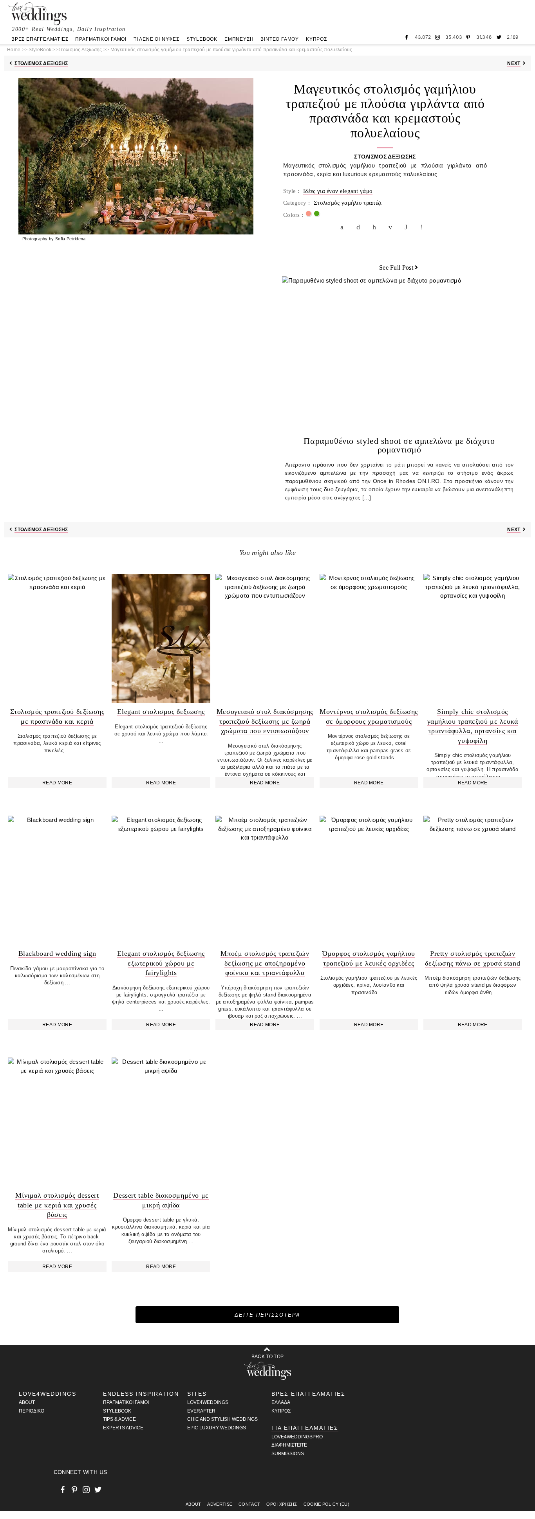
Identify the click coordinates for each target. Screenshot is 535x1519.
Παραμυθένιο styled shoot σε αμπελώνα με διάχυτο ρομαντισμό (399, 445)
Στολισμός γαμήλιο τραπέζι (348, 203)
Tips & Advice (119, 1419)
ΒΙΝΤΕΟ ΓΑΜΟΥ (279, 39)
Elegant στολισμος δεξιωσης (161, 711)
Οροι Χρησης (281, 1504)
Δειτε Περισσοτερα (267, 1315)
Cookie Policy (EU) (326, 1504)
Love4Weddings (47, 1394)
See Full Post (396, 267)
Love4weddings (207, 1402)
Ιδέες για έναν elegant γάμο (337, 191)
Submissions (287, 1453)
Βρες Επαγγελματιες (308, 1394)
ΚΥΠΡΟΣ (316, 39)
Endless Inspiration (141, 1394)
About (27, 1402)
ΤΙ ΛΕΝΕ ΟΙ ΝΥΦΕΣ (156, 39)
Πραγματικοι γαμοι (126, 1402)
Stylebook (117, 1411)
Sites (197, 1394)
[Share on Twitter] (360, 227)
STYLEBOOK (201, 39)
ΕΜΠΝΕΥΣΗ (238, 39)
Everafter (201, 1411)
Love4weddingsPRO (297, 1437)
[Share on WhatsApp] (408, 227)
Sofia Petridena (70, 238)
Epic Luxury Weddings (216, 1428)
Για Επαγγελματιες (304, 1428)
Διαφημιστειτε (289, 1445)
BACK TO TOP (267, 1356)
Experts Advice (123, 1428)
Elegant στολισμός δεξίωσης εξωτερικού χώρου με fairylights (161, 963)
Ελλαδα (280, 1402)
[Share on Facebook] (344, 227)
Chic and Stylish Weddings (222, 1419)
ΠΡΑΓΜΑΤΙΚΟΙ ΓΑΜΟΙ (101, 39)
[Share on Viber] (424, 227)
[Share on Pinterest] (376, 227)
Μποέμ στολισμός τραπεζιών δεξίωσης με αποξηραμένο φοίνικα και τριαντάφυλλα (265, 963)
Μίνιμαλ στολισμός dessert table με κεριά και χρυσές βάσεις (57, 1204)
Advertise (219, 1504)
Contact (249, 1504)
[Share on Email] (392, 227)
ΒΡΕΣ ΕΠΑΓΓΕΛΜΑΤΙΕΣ (39, 39)
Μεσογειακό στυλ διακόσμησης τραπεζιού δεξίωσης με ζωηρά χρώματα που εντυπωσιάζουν (265, 721)
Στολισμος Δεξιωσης (41, 63)
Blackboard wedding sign (57, 953)
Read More (57, 783)
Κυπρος (281, 1411)
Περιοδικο (31, 1411)
